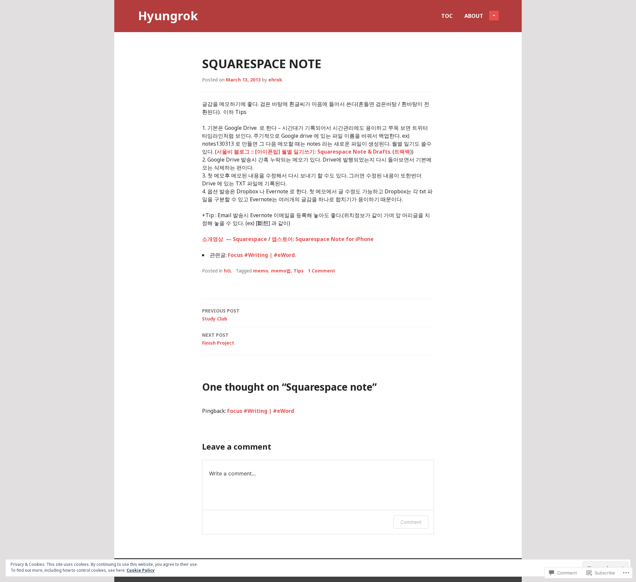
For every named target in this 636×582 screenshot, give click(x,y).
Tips (298, 270)
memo (260, 270)
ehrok (275, 79)
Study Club (220, 315)
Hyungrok (168, 16)
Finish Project (218, 339)
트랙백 (402, 151)
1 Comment (321, 270)
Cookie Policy (141, 570)
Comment (410, 522)
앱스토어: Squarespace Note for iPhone (323, 239)
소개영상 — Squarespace (234, 239)
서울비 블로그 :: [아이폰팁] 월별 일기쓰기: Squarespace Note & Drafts (303, 151)
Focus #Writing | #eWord (261, 255)
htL (228, 270)
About (473, 16)
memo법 (281, 270)
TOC (446, 16)
